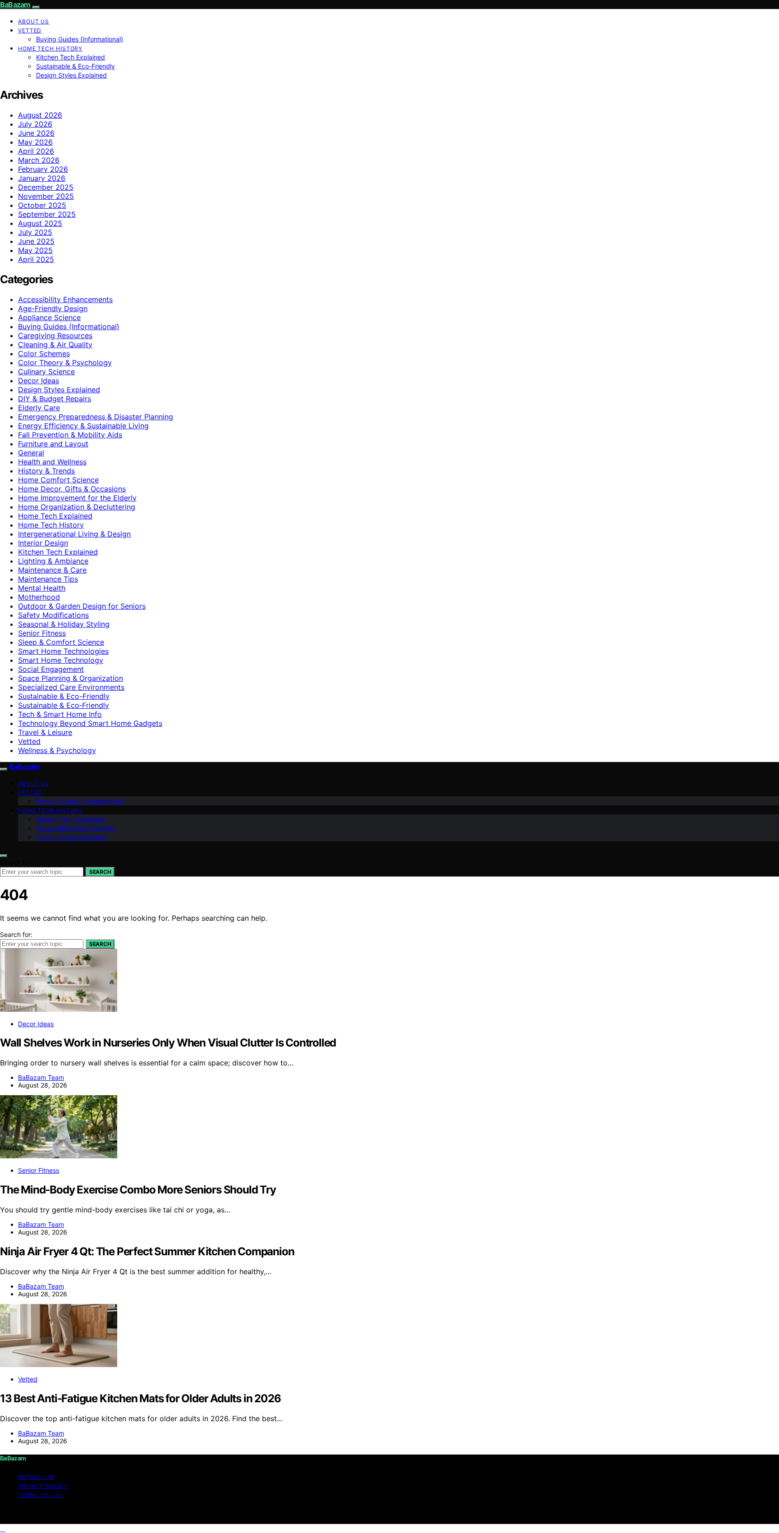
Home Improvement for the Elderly (77, 497)
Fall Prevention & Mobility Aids (70, 434)
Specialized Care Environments (71, 687)
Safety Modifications (53, 615)
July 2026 (35, 124)
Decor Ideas (38, 380)
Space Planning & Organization (70, 678)
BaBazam (15, 4)
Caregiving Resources (55, 335)
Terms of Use (40, 1495)
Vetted (29, 30)
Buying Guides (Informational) (79, 39)
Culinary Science (46, 371)
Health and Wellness (52, 461)
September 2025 (47, 214)
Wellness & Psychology (57, 750)
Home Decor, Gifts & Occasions (72, 488)
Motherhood (39, 596)
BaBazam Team (41, 1077)
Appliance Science (49, 317)
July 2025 (35, 232)
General (31, 452)
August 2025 (40, 223)
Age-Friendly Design (52, 308)
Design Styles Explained (71, 75)
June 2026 (36, 133)
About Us (33, 21)
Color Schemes (44, 353)
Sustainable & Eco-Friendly (75, 66)
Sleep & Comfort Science (61, 642)
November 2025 (46, 196)
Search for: (16, 862)
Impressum (36, 1476)
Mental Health (41, 587)
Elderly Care (39, 407)
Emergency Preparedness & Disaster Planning (95, 416)
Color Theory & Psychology (65, 362)
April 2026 (36, 151)
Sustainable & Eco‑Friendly (63, 705)
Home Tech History (50, 48)
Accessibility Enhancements (65, 299)
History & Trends (46, 470)
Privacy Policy (43, 1486)
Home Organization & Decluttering (76, 506)
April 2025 (36, 259)
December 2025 (45, 187)
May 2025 (35, 250)
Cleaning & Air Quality (55, 344)
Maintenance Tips (48, 578)
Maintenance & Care (52, 569)
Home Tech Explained (55, 515)
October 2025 (42, 205)
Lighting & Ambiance (53, 560)
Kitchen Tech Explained (70, 57)
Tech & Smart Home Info (60, 714)
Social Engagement (51, 669)
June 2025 (36, 241)
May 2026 (35, 142)
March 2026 (39, 160)
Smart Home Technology (60, 660)
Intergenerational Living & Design (74, 533)
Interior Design (43, 542)
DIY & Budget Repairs (54, 398)
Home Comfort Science (58, 479)
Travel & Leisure (45, 732)
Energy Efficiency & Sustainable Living (83, 425)
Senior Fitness (42, 633)
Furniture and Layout (53, 443)
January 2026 (41, 178)
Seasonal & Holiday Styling (64, 624)
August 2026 (40, 114)
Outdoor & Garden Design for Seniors (82, 605)
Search (100, 871)
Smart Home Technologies (63, 651)
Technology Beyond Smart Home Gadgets (90, 723)
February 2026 (43, 169)
